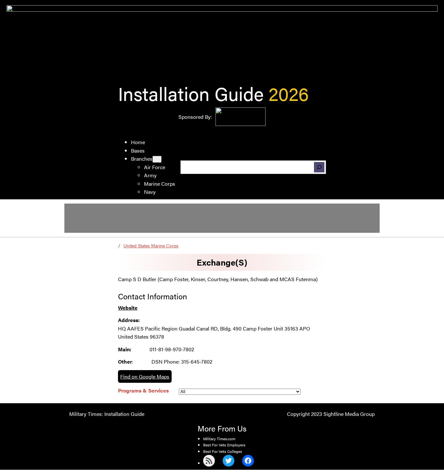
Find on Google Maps (144, 376)
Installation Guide (191, 93)
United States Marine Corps (151, 245)
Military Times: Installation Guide (106, 414)
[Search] (319, 167)
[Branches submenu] (157, 159)
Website (127, 307)
